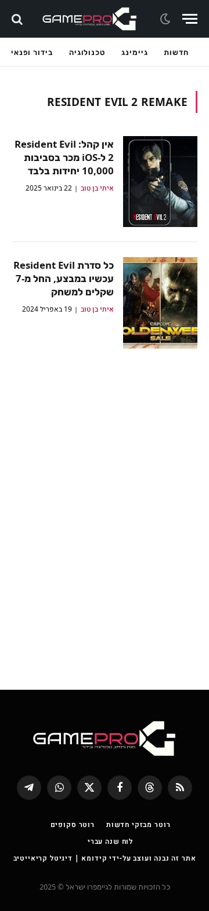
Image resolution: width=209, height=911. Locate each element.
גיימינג (134, 52)
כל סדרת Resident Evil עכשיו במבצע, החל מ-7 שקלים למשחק (63, 278)
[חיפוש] (18, 19)
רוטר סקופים (73, 824)
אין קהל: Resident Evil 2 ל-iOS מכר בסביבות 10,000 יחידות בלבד (64, 157)
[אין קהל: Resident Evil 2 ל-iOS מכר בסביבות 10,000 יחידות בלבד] (160, 181)
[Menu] (189, 19)
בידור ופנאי (32, 52)
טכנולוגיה (87, 52)
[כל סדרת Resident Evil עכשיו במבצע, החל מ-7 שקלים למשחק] (160, 302)
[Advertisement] (104, 511)
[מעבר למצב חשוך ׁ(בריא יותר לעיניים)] (167, 19)
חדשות (176, 52)
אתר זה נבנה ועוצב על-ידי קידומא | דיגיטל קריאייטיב (104, 858)
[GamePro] (90, 19)
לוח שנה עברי (110, 841)
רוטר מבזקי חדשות (138, 824)
